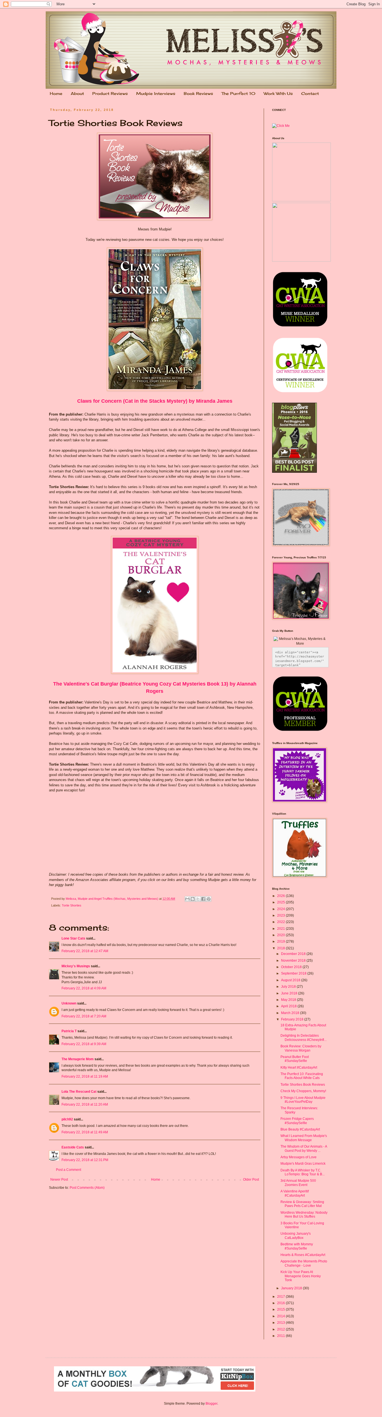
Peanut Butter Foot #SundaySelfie (294, 1059)
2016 (281, 1303)
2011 (281, 1336)
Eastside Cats (73, 1147)
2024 (281, 909)
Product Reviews (110, 93)
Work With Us (278, 93)
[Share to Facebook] (203, 899)
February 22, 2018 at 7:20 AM (84, 1016)
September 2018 (294, 973)
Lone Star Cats (73, 938)
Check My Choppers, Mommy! (303, 1091)
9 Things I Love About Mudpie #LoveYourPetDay (303, 1100)
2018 (281, 948)
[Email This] (187, 899)
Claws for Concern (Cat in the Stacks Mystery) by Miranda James (154, 401)
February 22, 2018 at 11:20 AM (85, 1104)
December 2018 (293, 954)
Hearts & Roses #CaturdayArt (302, 1255)
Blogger (211, 1404)
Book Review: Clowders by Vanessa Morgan (300, 1048)
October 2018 (292, 967)
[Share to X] (198, 899)
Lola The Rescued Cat (79, 1092)
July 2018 (289, 987)
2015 (281, 1309)
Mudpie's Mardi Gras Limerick (303, 1164)
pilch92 (67, 1119)
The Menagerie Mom (78, 1059)
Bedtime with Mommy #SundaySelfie (296, 1246)
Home (56, 93)
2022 (281, 922)
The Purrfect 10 (238, 93)
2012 (281, 1329)
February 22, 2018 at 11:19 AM (85, 1076)
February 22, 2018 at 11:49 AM (85, 1132)
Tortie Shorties (71, 905)
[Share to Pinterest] (208, 899)
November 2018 (293, 960)
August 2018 (291, 980)
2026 (281, 896)
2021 (281, 929)
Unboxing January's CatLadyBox (295, 1235)
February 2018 (292, 1019)
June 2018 (289, 993)
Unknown (69, 1003)
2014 (281, 1316)
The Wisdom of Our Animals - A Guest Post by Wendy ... (303, 1148)
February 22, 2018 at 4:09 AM (84, 988)
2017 (281, 1297)
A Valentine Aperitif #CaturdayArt (294, 1193)
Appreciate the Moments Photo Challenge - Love (303, 1263)
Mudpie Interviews (155, 93)
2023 (281, 915)
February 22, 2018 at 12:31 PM (85, 1160)
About (77, 93)
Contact (310, 93)
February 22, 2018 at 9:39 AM (84, 1044)
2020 (281, 935)
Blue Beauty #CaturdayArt (300, 1129)
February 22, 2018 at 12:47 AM (85, 951)
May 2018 (289, 1000)
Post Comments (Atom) (87, 1188)
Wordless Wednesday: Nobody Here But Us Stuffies (303, 1214)
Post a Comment (68, 1170)
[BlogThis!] (192, 899)
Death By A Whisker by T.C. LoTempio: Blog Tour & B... (302, 1172)
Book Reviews (198, 93)
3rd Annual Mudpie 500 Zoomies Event (298, 1183)
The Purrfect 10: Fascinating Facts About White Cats (301, 1076)
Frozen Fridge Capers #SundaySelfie (297, 1121)
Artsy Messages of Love (298, 1157)
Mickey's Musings (76, 966)
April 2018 (289, 1006)
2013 (281, 1323)
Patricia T (69, 1031)
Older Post (251, 1179)
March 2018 (290, 1013)
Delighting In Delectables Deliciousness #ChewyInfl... (303, 1037)
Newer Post (59, 1179)
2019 (281, 941)
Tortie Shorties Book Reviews (302, 1085)
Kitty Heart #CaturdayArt (298, 1067)
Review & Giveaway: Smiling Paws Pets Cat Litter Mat (302, 1204)
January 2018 (292, 1288)
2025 (281, 902)
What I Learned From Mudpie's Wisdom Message (303, 1138)
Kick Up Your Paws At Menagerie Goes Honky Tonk (300, 1276)
